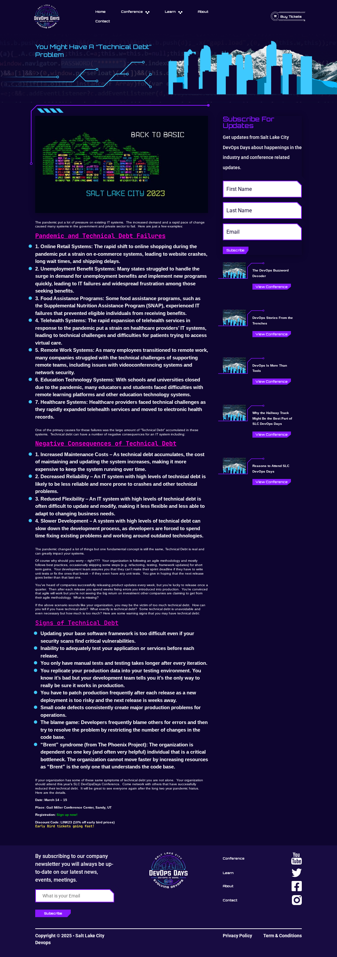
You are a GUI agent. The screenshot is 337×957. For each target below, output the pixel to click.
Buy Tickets (291, 16)
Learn (170, 11)
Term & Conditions (282, 935)
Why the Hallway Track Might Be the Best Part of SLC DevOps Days (272, 418)
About (203, 11)
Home (100, 11)
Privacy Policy (237, 935)
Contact (102, 21)
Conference (132, 11)
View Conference (271, 287)
